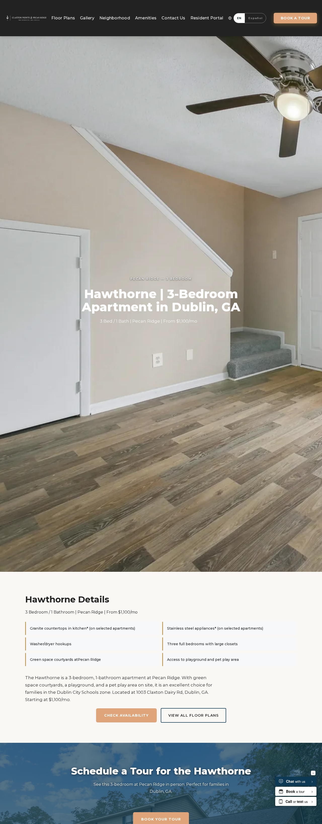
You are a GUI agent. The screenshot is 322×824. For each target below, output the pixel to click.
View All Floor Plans (193, 715)
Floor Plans (63, 18)
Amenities (145, 18)
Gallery (87, 18)
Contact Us (173, 18)
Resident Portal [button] (206, 18)
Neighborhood (114, 18)
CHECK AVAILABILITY (126, 715)
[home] (26, 18)
